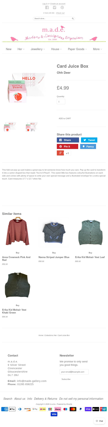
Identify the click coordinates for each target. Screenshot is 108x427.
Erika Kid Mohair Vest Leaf (90, 257)
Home (41, 335)
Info (29, 399)
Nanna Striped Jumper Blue (54, 257)
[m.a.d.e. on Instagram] (55, 7)
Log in (45, 4)
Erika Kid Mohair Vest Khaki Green (14, 311)
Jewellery (37, 49)
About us (19, 399)
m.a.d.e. (53, 404)
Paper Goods (76, 49)
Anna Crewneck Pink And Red (16, 258)
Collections (48, 335)
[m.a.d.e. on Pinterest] (62, 7)
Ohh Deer (64, 72)
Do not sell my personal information (81, 399)
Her (20, 49)
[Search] (73, 18)
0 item (49, 13)
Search (7, 399)
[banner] (54, 34)
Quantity (60, 96)
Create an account (57, 4)
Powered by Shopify (64, 404)
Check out (60, 13)
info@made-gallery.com (32, 381)
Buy (17, 253)
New (8, 48)
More (96, 49)
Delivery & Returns (45, 399)
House (55, 49)
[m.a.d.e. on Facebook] (47, 7)
